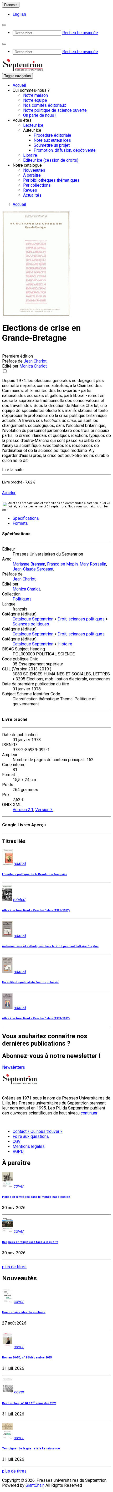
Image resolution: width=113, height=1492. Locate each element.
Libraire (30, 155)
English (19, 14)
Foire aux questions (31, 1136)
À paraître (32, 175)
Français (10, 5)
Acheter (9, 493)
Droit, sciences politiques (81, 619)
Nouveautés (34, 170)
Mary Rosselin (93, 564)
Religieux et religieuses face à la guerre (30, 1242)
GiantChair (34, 1485)
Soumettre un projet (52, 145)
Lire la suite (13, 469)
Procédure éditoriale (52, 135)
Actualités (32, 195)
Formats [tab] (20, 523)
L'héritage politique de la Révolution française (34, 874)
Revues (30, 190)
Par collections (37, 185)
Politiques (22, 599)
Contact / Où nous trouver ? (38, 1131)
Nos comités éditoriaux (44, 105)
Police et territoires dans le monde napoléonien (36, 1197)
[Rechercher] (4, 25)
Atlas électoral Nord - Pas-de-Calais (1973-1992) (36, 1018)
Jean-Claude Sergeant (33, 569)
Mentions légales (29, 1146)
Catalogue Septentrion (33, 619)
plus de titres (14, 1266)
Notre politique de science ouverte (55, 110)
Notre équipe (35, 100)
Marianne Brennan (29, 564)
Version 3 (44, 809)
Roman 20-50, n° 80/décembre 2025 (27, 1357)
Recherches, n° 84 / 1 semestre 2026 (29, 1403)
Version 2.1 (23, 809)
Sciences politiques (31, 624)
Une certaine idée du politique (23, 1312)
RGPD (18, 1151)
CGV (16, 1141)
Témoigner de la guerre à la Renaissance (31, 1448)
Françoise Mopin (62, 564)
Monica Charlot (33, 366)
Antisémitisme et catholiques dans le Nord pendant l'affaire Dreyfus (50, 946)
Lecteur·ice (33, 125)
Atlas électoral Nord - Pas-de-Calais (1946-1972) (36, 910)
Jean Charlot (35, 361)
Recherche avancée (80, 32)
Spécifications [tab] (26, 518)
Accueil (19, 85)
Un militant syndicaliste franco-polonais (30, 982)
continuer (89, 1113)
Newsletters (13, 1067)
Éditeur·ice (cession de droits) (50, 160)
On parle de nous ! (39, 115)
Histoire (65, 643)
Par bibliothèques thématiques (51, 180)
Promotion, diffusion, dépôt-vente (65, 150)
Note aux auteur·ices (52, 140)
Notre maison (35, 95)
